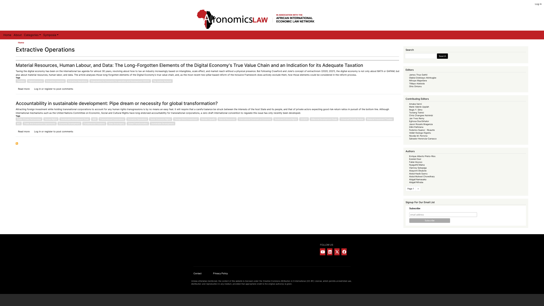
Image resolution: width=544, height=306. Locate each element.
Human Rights (51, 119)
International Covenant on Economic (255, 119)
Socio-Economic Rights (160, 119)
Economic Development (69, 123)
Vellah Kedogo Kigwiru (420, 133)
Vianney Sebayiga (418, 168)
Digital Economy (35, 81)
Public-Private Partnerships (29, 119)
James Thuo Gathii (418, 75)
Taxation (21, 81)
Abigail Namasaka (417, 179)
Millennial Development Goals (324, 119)
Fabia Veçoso (415, 162)
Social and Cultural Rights (286, 119)
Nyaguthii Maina (417, 165)
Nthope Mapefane (418, 80)
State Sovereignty (116, 123)
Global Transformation (138, 123)
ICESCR (304, 119)
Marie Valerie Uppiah (419, 107)
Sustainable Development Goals (75, 119)
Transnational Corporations (112, 119)
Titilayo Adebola (417, 83)
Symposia (49, 35)
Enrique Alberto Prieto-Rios (422, 156)
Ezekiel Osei (415, 159)
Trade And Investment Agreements (39, 123)
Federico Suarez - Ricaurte (422, 130)
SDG (94, 119)
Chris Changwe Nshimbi (421, 115)
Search (442, 56)
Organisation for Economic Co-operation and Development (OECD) (120, 81)
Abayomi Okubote (418, 170)
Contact (197, 273)
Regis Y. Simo (415, 110)
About (18, 35)
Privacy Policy (220, 273)
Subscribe (414, 208)
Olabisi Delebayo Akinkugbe (422, 77)
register (48, 88)
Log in (538, 4)
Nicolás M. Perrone (418, 136)
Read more (24, 88)
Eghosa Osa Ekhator (419, 121)
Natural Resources (227, 119)
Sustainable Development (162, 123)
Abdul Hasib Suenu (418, 173)
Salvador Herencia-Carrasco (423, 138)
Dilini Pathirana (416, 127)
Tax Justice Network (162, 81)
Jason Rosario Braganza (421, 124)
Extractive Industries (55, 81)
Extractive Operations (77, 81)
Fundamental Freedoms (94, 123)
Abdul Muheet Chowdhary (422, 176)
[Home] (258, 19)
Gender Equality (208, 119)
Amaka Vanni (415, 104)
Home (7, 35)
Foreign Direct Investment (186, 119)
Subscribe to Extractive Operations (17, 143)
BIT (18, 123)
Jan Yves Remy (416, 118)
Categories (31, 35)
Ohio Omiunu (415, 86)
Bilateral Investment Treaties (379, 119)
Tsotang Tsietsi (416, 112)
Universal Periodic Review (352, 119)
